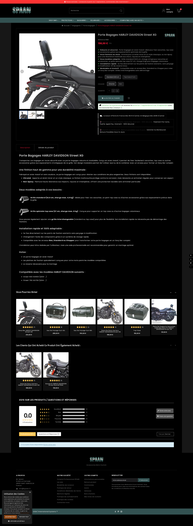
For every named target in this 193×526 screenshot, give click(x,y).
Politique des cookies (65, 500)
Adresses (87, 491)
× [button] (30, 492)
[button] (17, 521)
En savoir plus (25, 513)
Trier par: (161, 434)
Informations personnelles (94, 479)
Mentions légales (63, 494)
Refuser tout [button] (24, 517)
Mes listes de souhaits (92, 497)
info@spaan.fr (25, 489)
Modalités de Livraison (65, 485)
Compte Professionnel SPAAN (68, 479)
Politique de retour (64, 488)
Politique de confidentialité (67, 497)
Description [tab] (25, 147)
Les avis (60, 482)
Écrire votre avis (165, 411)
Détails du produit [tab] (46, 147)
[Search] (121, 11)
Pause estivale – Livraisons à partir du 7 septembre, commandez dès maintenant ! (97, 2)
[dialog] (17, 507)
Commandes (89, 485)
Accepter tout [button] (10, 517)
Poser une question (166, 416)
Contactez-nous (63, 502)
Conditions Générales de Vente (69, 491)
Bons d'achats (89, 494)
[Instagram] (121, 512)
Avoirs (86, 488)
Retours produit (90, 482)
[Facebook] (115, 512)
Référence (102, 40)
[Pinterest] (118, 512)
